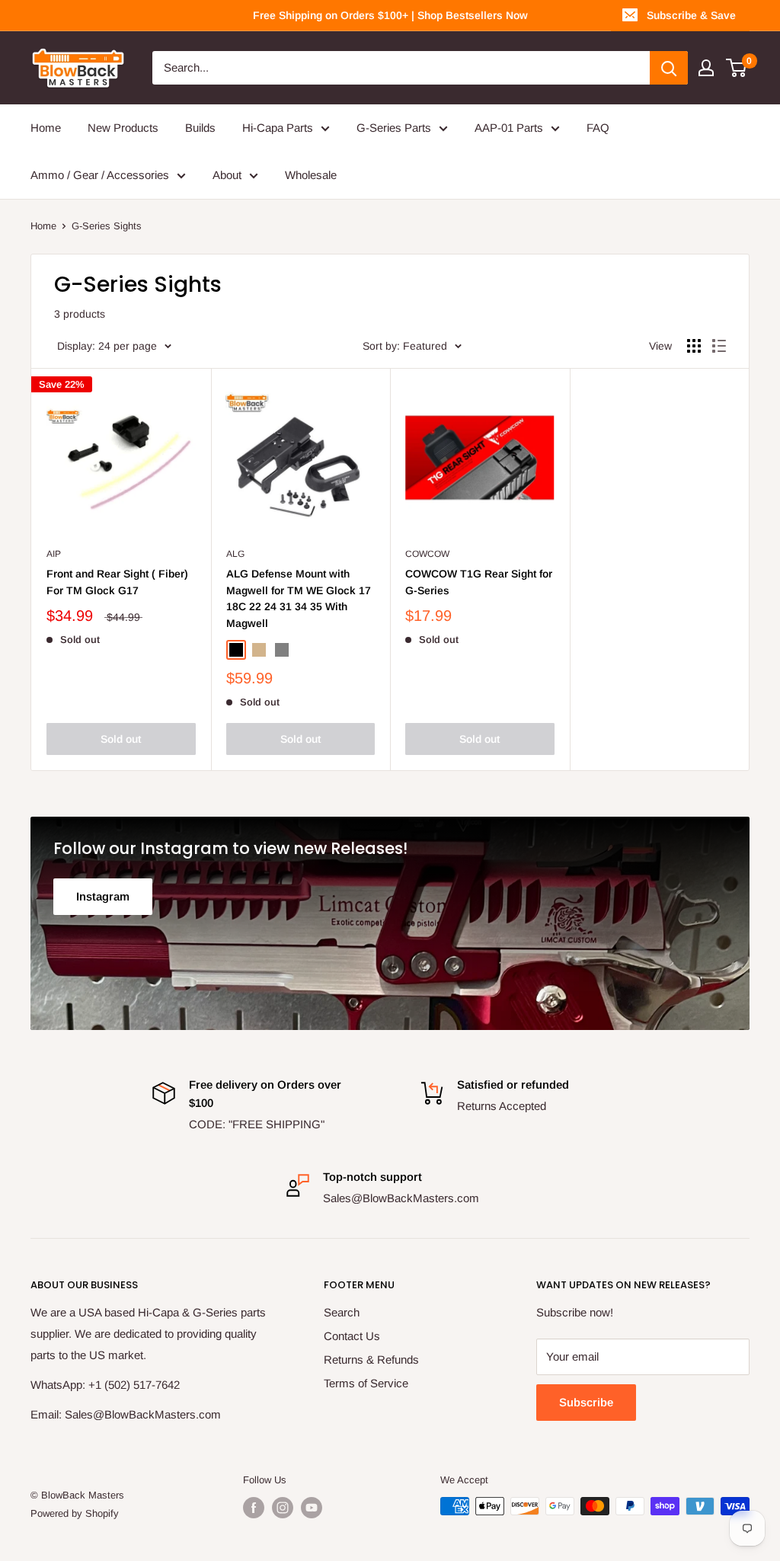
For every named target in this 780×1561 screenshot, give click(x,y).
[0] (736, 68)
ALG (235, 554)
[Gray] (282, 650)
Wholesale (311, 174)
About (227, 174)
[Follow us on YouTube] (311, 1507)
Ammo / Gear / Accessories (99, 174)
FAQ (598, 127)
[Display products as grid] (694, 346)
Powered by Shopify (74, 1513)
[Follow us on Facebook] (253, 1507)
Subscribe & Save (691, 15)
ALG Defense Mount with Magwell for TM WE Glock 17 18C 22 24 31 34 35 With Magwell (298, 598)
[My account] (706, 67)
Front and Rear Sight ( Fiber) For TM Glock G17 (117, 582)
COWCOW (427, 554)
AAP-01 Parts (509, 127)
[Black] (236, 650)
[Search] (669, 68)
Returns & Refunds (371, 1359)
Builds (200, 127)
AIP (53, 554)
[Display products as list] (719, 346)
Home (45, 127)
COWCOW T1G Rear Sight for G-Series (478, 582)
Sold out (121, 739)
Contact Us (352, 1335)
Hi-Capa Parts (277, 127)
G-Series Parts (393, 127)
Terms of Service (366, 1383)
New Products (123, 127)
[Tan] (259, 650)
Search (342, 1312)
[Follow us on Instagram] (282, 1507)
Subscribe (586, 1402)
